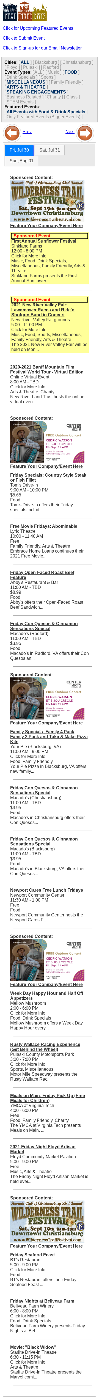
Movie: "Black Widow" (33, 1347)
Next (70, 131)
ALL (25, 62)
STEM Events (20, 102)
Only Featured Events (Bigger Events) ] (44, 116)
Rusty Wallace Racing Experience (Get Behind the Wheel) (45, 1047)
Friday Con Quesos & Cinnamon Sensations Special (44, 626)
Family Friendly (66, 82)
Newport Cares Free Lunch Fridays (46, 890)
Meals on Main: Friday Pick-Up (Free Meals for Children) (47, 1098)
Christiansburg (76, 62)
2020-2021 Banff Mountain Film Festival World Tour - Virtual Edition (47, 369)
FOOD (71, 72)
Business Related (24, 97)
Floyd (12, 67)
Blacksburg (46, 62)
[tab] (19, 150)
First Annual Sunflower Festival (43, 241)
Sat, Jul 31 (49, 150)
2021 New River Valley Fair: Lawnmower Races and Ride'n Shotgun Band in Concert (43, 310)
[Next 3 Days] (85, 131)
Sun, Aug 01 (22, 160)
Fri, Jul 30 (19, 150)
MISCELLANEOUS (26, 82)
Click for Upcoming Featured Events (38, 28)
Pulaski (30, 67)
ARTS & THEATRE (26, 87)
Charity (54, 97)
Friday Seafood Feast (32, 1255)
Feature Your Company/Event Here (46, 225)
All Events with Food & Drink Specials (46, 111)
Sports (47, 77)
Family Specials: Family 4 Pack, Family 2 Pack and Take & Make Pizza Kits (49, 736)
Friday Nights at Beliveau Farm (42, 1301)
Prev (27, 131)
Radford (51, 67)
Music (53, 72)
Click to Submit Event (24, 38)
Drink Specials (21, 77)
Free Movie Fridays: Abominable (43, 526)
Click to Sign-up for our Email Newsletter (42, 48)
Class (72, 97)
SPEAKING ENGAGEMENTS (36, 92)
